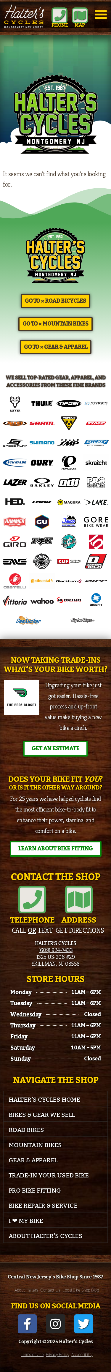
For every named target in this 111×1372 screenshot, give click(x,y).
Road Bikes (26, 1130)
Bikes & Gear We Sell (42, 1115)
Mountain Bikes (35, 1145)
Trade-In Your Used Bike (49, 1175)
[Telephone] (32, 899)
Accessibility (82, 1354)
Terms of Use (32, 1354)
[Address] (79, 899)
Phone (60, 25)
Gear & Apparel (33, 1160)
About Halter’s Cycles (46, 1236)
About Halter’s (26, 1290)
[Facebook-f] (27, 1323)
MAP (80, 25)
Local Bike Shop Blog (80, 1290)
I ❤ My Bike (26, 1221)
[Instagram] (55, 1323)
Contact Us (50, 1290)
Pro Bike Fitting (35, 1191)
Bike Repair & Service (43, 1206)
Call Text (32, 930)
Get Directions (80, 930)
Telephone (32, 920)
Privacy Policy (57, 1354)
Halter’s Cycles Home (44, 1100)
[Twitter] (83, 1323)
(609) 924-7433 (55, 949)
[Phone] (59, 15)
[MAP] (80, 15)
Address (78, 920)
